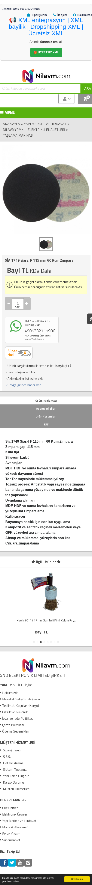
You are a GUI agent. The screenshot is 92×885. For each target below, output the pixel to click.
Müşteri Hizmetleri (16, 788)
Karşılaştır (62, 365)
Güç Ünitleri (10, 807)
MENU (7, 112)
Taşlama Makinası (18, 135)
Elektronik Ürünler (14, 814)
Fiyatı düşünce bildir (20, 372)
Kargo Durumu (13, 782)
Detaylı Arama (13, 763)
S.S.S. (6, 756)
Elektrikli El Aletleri (46, 129)
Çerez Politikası (13, 724)
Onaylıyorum (77, 878)
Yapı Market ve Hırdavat (45, 123)
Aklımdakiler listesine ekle (24, 378)
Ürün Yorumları (46, 416)
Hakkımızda (10, 692)
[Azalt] (9, 303)
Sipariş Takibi (11, 750)
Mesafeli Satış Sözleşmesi (21, 699)
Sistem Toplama (14, 769)
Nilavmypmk (13, 129)
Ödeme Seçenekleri (15, 731)
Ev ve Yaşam (11, 833)
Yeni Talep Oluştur (15, 775)
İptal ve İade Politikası (18, 718)
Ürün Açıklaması (46, 400)
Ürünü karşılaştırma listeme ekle (29, 365)
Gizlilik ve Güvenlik (15, 712)
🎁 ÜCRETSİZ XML (46, 52)
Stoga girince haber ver (23, 384)
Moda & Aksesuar (15, 827)
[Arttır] (27, 303)
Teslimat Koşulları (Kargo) (20, 705)
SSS (46, 424)
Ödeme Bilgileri (46, 408)
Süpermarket (11, 840)
